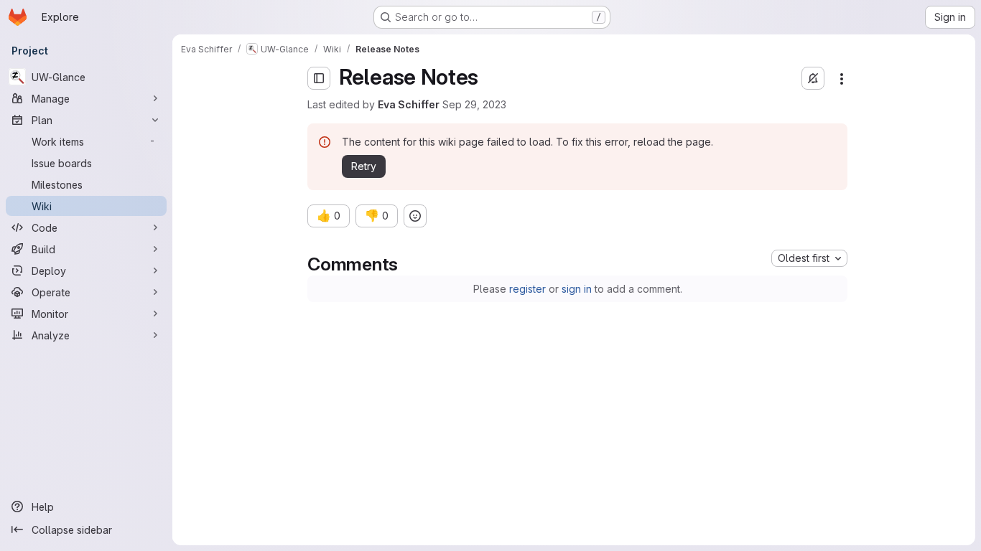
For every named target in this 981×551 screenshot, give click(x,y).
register (527, 289)
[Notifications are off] (812, 78)
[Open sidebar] (318, 78)
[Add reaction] (415, 215)
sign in (577, 289)
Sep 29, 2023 (474, 104)
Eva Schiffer (409, 104)
